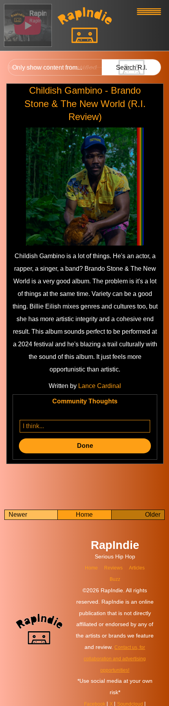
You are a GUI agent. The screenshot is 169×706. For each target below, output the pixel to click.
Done (85, 445)
